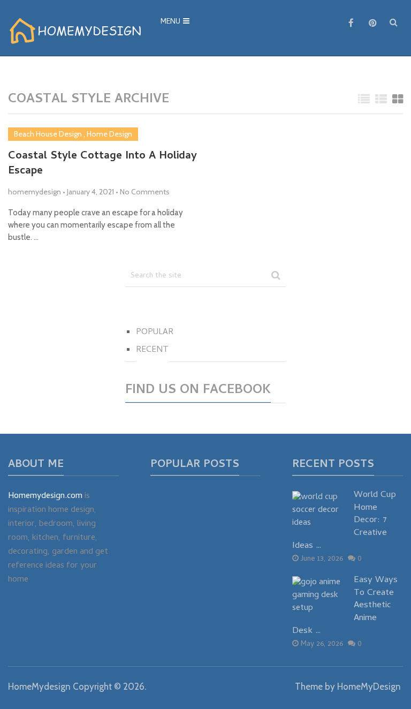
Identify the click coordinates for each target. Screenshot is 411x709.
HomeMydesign (39, 686)
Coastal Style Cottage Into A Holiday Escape (102, 164)
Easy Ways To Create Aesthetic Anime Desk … (345, 606)
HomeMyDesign (369, 686)
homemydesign (34, 192)
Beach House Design (48, 134)
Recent (152, 350)
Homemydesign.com (45, 496)
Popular (154, 333)
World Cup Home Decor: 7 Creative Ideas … (344, 521)
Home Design (109, 134)
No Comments (145, 192)
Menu (170, 22)
